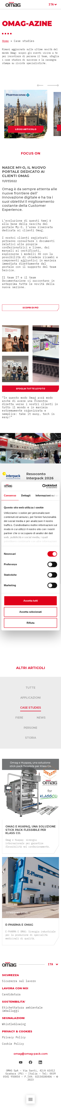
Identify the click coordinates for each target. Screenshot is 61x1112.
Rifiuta (30, 622)
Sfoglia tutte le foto (30, 388)
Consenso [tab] (10, 495)
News (41, 717)
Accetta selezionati (30, 611)
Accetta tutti (30, 600)
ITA (51, 4)
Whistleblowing (14, 1024)
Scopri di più (30, 307)
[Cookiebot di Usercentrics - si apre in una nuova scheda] (43, 486)
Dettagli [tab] (25, 495)
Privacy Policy (14, 1037)
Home (5, 41)
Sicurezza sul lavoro (19, 981)
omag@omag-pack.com (31, 1053)
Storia (30, 737)
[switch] (52, 564)
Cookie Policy (13, 1043)
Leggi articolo (25, 129)
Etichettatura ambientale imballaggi (22, 1009)
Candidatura (11, 994)
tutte (30, 687)
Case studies (30, 707)
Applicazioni (30, 697)
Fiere (19, 717)
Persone (30, 727)
